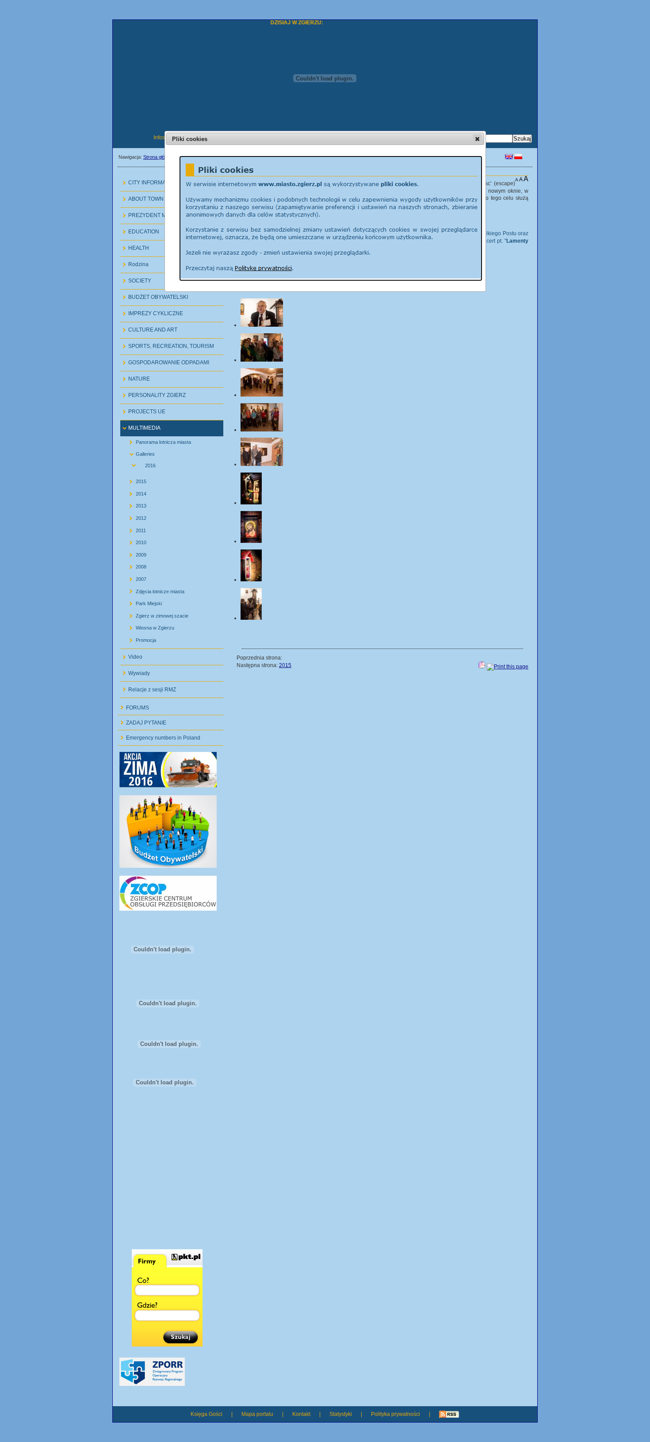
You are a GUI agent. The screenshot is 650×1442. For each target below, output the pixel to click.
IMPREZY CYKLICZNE (151, 311)
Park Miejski (142, 602)
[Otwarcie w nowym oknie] (168, 785)
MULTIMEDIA (140, 425)
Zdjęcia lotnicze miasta (153, 589)
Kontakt (301, 1414)
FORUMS (133, 705)
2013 (134, 504)
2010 (134, 541)
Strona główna (158, 157)
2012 (134, 516)
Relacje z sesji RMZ (148, 687)
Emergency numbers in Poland (159, 735)
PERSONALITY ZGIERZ (153, 393)
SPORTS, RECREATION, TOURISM (167, 344)
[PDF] (482, 667)
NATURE (135, 376)
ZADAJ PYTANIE (142, 720)
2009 (134, 553)
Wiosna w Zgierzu (148, 626)
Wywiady (135, 670)
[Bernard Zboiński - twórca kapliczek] (262, 325)
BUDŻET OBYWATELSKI (154, 295)
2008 (134, 565)
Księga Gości (206, 1414)
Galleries (138, 452)
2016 (140, 464)
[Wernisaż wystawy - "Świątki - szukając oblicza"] (262, 360)
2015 (134, 480)
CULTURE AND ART (148, 327)
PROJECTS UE (142, 409)
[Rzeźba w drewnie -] (251, 503)
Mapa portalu (257, 1414)
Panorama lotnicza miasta (156, 440)
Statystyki (340, 1414)
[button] (477, 138)
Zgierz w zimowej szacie (155, 614)
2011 (134, 528)
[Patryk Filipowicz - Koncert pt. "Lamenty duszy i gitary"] (251, 618)
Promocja (139, 638)
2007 (134, 577)
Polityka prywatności (395, 1414)
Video (131, 654)
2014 (134, 492)
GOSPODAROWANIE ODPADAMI (164, 360)
